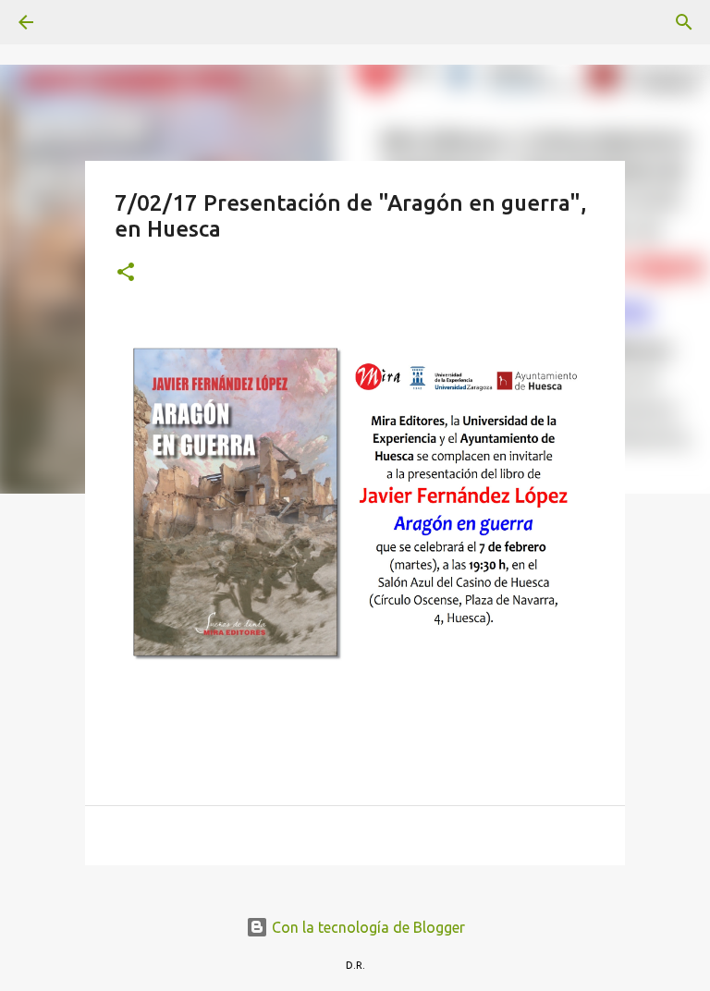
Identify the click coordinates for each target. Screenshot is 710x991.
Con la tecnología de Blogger (366, 927)
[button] (126, 273)
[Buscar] (78, 22)
